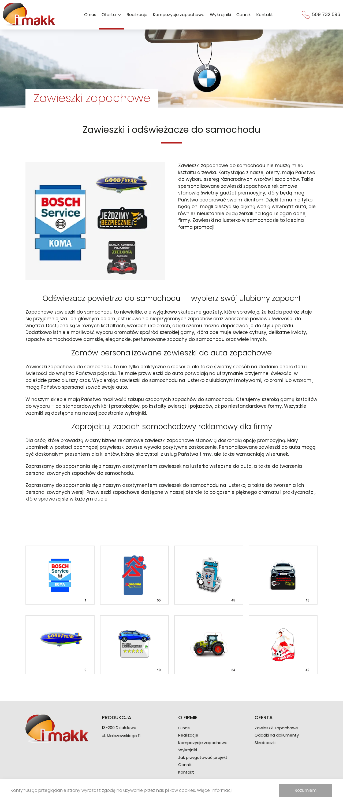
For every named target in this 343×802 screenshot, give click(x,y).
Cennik (243, 15)
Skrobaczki (265, 742)
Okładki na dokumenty (277, 735)
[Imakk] (29, 15)
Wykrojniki (220, 15)
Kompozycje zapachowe (178, 15)
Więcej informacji (214, 790)
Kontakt (264, 15)
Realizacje (136, 15)
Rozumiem (305, 790)
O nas (90, 15)
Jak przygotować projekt (203, 757)
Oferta (109, 15)
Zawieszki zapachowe (276, 728)
